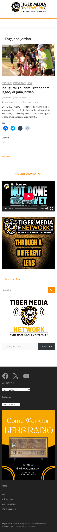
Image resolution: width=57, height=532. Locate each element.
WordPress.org (9, 509)
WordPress (6, 526)
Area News (7, 83)
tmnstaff (7, 98)
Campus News (19, 83)
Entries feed (7, 499)
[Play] (5, 208)
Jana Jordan (9, 102)
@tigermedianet (13, 279)
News (29, 83)
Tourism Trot (33, 102)
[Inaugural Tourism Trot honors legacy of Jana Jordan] (28, 60)
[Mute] (46, 208)
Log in (4, 494)
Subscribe (47, 346)
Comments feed (9, 504)
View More (9, 156)
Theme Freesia (40, 523)
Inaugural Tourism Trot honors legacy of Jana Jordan (25, 90)
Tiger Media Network (12, 523)
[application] (28, 196)
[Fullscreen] (51, 208)
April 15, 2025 (20, 98)
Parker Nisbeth (21, 102)
